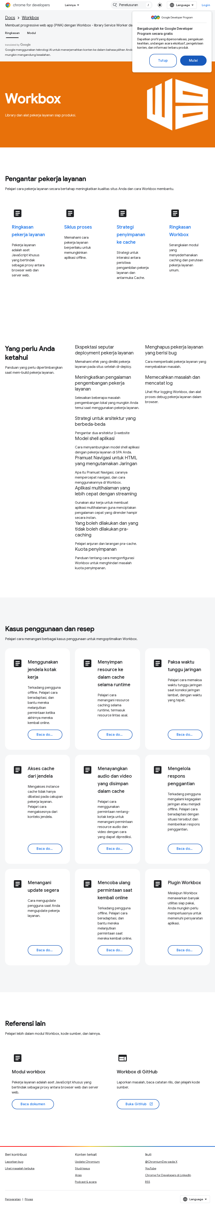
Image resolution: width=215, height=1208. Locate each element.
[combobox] (132, 5)
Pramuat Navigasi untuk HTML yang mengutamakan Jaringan (106, 460)
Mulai (193, 61)
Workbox (30, 17)
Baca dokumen (49, 735)
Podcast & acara (86, 1182)
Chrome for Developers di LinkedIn (168, 1175)
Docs (10, 17)
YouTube (150, 1168)
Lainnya (70, 5)
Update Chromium (87, 1162)
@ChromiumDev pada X (161, 1162)
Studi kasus (82, 1168)
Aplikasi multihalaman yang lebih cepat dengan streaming (106, 491)
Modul (31, 33)
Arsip (78, 1175)
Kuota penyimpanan (96, 549)
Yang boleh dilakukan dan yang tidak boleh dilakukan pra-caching (106, 529)
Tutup (163, 61)
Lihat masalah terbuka (19, 1168)
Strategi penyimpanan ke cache (131, 234)
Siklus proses (78, 227)
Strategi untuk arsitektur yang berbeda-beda (105, 421)
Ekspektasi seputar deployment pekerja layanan (104, 350)
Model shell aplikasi (95, 438)
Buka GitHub (139, 1104)
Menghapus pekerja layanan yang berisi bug (174, 350)
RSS (147, 1182)
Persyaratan (13, 1199)
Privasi (29, 1199)
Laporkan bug (14, 1162)
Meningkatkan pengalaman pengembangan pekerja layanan (103, 383)
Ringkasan (12, 33)
